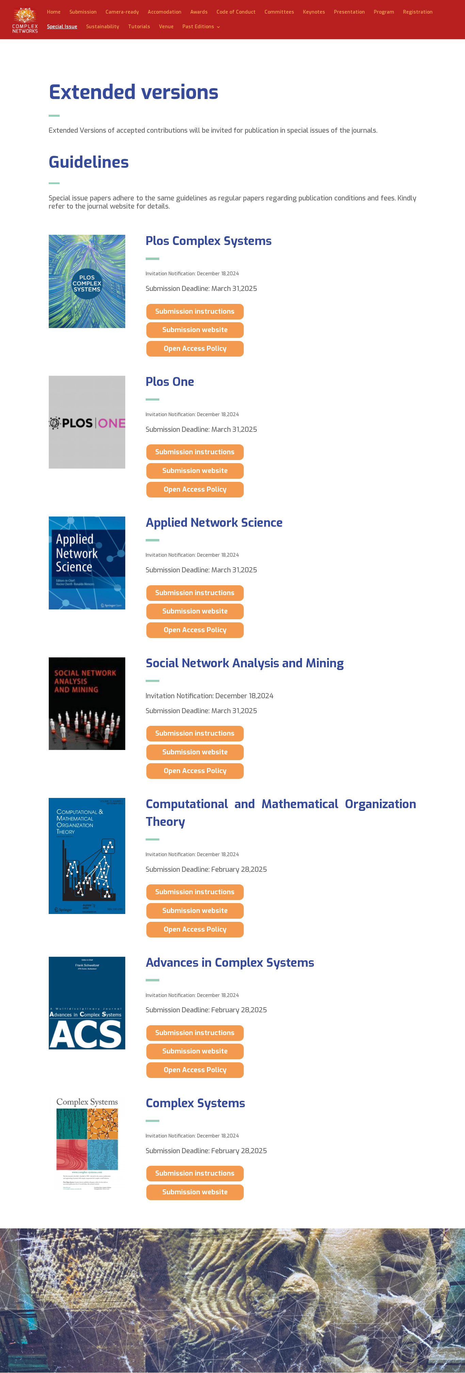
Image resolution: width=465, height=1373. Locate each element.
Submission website (195, 329)
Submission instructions (195, 311)
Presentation (349, 12)
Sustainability (102, 27)
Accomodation (164, 12)
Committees (279, 12)
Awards (199, 12)
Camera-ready (122, 12)
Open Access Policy (195, 348)
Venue (166, 27)
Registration (418, 12)
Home (54, 12)
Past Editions (198, 27)
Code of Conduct (236, 12)
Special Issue (62, 27)
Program (384, 12)
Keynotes (314, 12)
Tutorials (139, 27)
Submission (83, 12)
